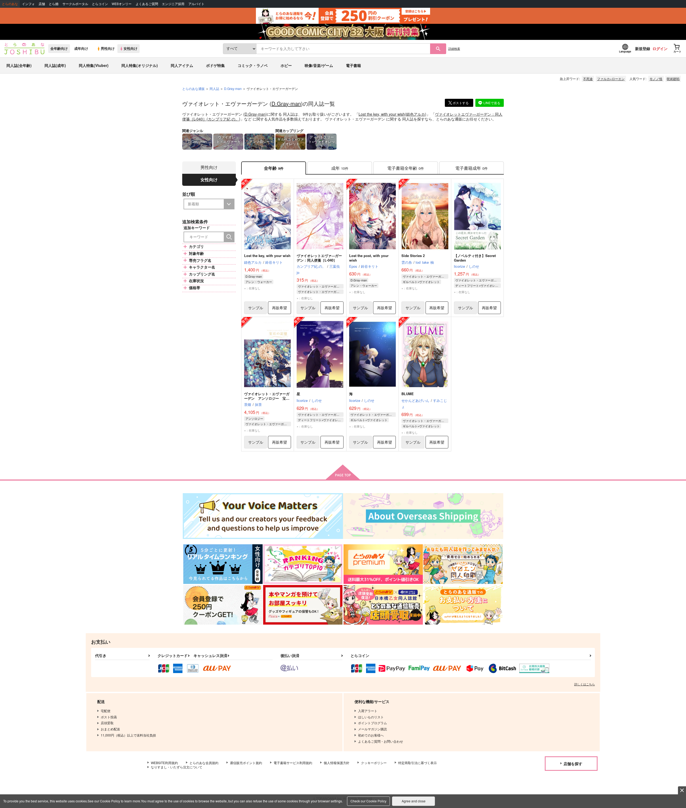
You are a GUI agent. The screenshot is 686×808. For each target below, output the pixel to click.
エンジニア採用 (173, 4)
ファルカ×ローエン (611, 78)
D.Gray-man (286, 103)
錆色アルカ (415, 114)
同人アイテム (182, 65)
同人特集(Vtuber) (94, 65)
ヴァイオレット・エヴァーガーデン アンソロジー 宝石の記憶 (266, 398)
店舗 (42, 4)
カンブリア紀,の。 (223, 119)
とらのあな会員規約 (203, 762)
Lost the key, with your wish (382, 114)
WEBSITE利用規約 (164, 762)
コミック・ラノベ (253, 65)
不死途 (588, 78)
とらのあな (10, 4)
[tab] (339, 168)
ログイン (660, 48)
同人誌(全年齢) (19, 65)
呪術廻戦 (673, 78)
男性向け (108, 48)
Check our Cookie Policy (368, 801)
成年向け (81, 48)
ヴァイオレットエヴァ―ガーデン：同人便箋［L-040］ (319, 258)
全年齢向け (59, 48)
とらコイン (100, 4)
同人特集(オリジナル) (139, 65)
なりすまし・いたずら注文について (176, 767)
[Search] (229, 237)
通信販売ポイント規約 (246, 762)
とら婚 (53, 4)
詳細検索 (454, 48)
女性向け (130, 48)
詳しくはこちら (584, 684)
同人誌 (214, 88)
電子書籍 (353, 65)
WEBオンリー (122, 4)
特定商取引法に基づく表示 (417, 762)
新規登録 (642, 48)
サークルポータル (75, 4)
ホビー (286, 65)
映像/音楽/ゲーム (319, 65)
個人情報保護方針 (336, 762)
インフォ (28, 4)
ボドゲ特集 (215, 65)
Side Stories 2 (413, 255)
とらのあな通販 (193, 88)
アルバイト (196, 4)
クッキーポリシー (374, 762)
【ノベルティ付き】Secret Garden (475, 258)
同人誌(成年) (55, 65)
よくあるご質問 (147, 4)
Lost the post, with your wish (369, 258)
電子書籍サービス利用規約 (293, 762)
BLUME (407, 393)
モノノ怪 (656, 78)
